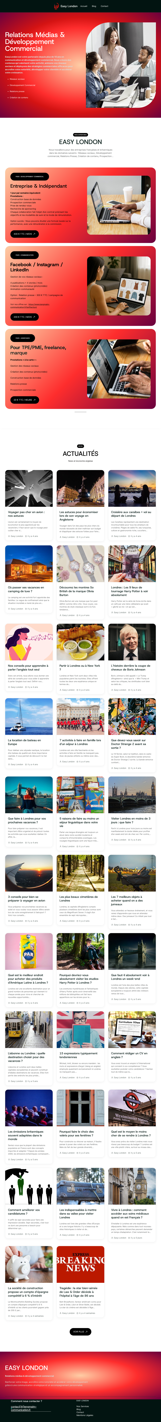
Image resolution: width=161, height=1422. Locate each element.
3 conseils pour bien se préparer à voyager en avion (26, 898)
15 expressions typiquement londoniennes (78, 1055)
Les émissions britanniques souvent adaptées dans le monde (25, 1135)
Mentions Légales (84, 1415)
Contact (80, 1412)
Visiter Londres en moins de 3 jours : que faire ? (131, 820)
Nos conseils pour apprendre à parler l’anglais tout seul (28, 667)
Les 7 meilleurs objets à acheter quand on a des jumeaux (127, 900)
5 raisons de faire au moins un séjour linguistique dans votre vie (79, 822)
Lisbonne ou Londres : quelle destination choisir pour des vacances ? (26, 1057)
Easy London (69, 6)
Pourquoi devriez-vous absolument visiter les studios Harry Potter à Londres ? (79, 979)
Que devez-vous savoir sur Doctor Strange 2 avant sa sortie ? (128, 744)
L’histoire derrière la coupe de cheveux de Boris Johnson (130, 667)
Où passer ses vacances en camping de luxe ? (26, 589)
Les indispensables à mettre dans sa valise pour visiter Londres (78, 1213)
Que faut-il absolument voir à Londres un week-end (130, 977)
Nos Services (82, 1406)
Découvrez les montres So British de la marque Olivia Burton (77, 591)
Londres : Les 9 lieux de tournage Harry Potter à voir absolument (129, 591)
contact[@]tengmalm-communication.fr (24, 1408)
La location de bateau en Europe (24, 742)
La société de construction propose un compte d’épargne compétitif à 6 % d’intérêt (28, 1291)
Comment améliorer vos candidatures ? (24, 1212)
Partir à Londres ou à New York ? (80, 667)
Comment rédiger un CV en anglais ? (129, 1055)
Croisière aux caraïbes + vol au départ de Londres (131, 514)
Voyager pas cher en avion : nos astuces (26, 514)
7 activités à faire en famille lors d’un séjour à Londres (80, 742)
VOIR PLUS (78, 1331)
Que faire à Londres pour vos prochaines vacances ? (27, 820)
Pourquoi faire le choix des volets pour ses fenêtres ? (77, 1133)
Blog (78, 1409)
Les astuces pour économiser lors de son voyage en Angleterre (79, 515)
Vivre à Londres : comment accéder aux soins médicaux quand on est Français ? (130, 1213)
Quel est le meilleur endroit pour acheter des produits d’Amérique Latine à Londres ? (28, 979)
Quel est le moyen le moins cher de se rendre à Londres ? (131, 1133)
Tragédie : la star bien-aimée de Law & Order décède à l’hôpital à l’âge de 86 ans (78, 1291)
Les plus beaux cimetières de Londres (79, 898)
